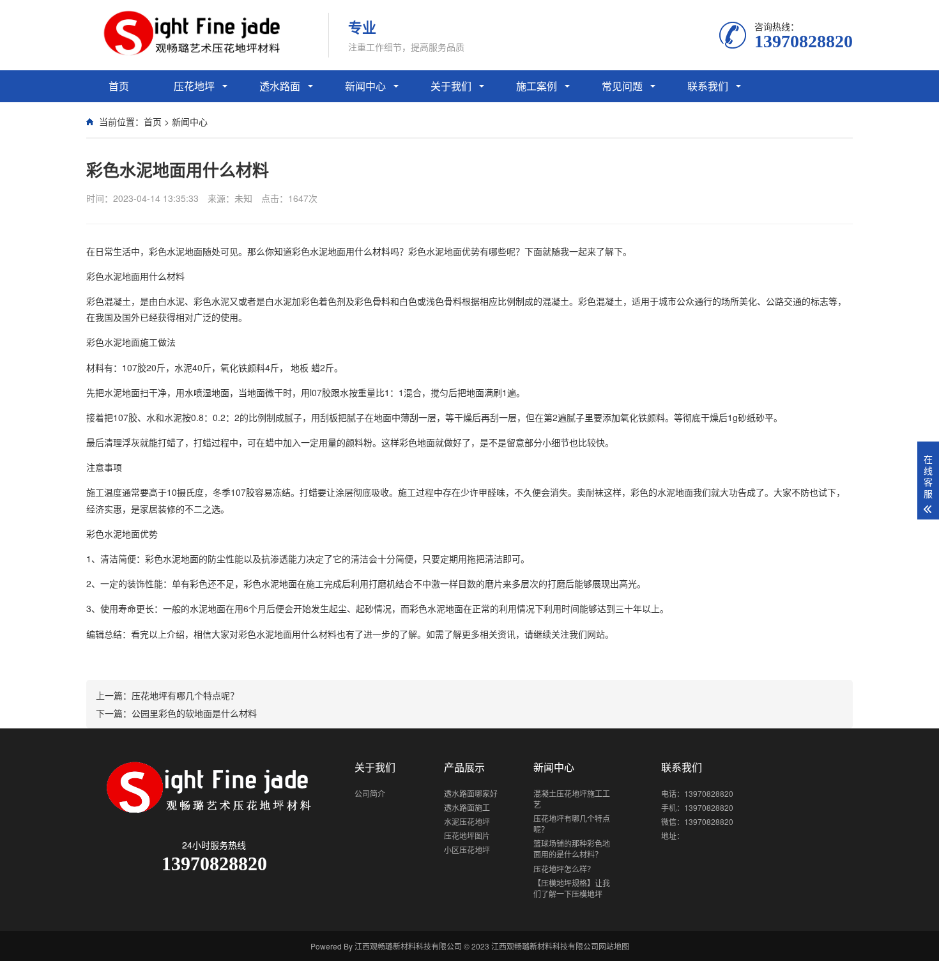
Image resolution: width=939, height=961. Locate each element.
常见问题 (622, 86)
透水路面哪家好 (471, 793)
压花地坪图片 (467, 835)
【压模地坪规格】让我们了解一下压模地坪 (571, 888)
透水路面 (279, 86)
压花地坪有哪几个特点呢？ (185, 695)
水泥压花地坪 (467, 821)
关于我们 (451, 86)
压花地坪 (194, 86)
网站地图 (614, 946)
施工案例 (536, 86)
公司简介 (370, 793)
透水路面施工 (467, 807)
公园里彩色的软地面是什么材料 (194, 713)
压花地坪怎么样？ (564, 868)
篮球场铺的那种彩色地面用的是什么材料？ (571, 848)
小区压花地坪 (467, 849)
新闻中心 (365, 86)
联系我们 (707, 86)
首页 (119, 86)
